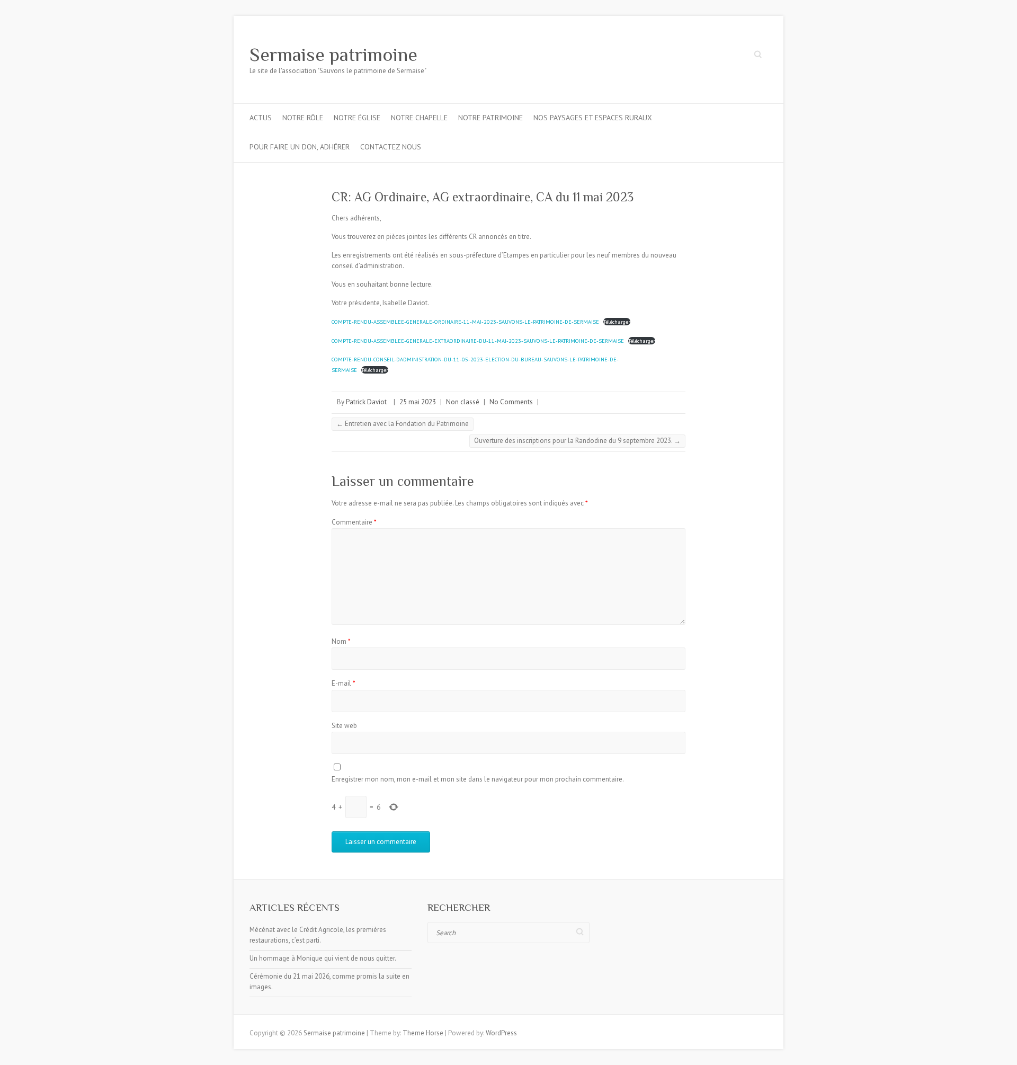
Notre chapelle (419, 117)
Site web (344, 725)
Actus (260, 117)
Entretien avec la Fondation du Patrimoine (402, 423)
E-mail (343, 683)
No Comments (511, 401)
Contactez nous (390, 147)
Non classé (462, 401)
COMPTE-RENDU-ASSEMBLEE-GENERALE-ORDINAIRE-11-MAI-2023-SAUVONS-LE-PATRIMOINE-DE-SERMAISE (465, 321)
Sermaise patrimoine (333, 54)
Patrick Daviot (366, 401)
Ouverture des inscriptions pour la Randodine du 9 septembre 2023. (577, 440)
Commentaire (354, 522)
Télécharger (616, 321)
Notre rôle (302, 117)
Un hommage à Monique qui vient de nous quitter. (322, 958)
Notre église (357, 117)
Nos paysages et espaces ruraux (592, 117)
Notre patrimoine (490, 117)
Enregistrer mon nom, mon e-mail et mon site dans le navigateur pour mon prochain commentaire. (478, 779)
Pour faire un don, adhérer (299, 147)
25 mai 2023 (417, 401)
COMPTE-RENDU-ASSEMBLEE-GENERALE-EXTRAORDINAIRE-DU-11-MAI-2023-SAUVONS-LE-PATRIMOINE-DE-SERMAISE (478, 340)
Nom (341, 641)
